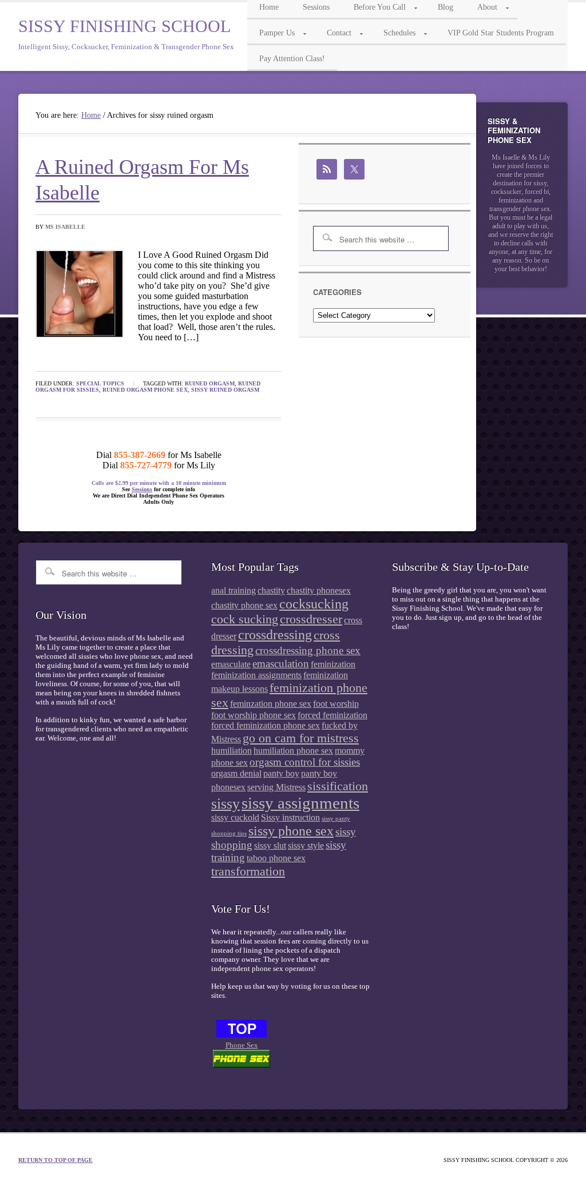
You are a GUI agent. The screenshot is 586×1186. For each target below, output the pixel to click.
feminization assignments (256, 675)
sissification (337, 786)
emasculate (231, 664)
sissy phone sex (291, 830)
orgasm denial (236, 773)
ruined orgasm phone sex (145, 390)
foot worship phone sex (253, 715)
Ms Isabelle (65, 227)
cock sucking (244, 619)
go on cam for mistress (301, 738)
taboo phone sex (276, 858)
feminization (333, 664)
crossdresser (311, 619)
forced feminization (332, 715)
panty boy (281, 773)
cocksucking (314, 603)
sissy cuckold (235, 817)
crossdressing (275, 634)
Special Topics (100, 383)
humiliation (231, 750)
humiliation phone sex (293, 750)
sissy (225, 803)
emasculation (280, 664)
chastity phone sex (244, 605)
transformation (248, 871)
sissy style (306, 845)
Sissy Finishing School (124, 26)
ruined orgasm (210, 383)
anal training (233, 590)
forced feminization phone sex (265, 725)
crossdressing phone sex (308, 650)
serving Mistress (276, 787)
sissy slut (270, 845)
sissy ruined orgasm (225, 390)
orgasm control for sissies (305, 762)
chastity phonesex (319, 590)
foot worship (336, 704)
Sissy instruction (290, 817)
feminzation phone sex (270, 704)
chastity (271, 590)
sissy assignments (300, 803)
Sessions (142, 489)
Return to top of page (55, 1160)
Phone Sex (241, 1045)
